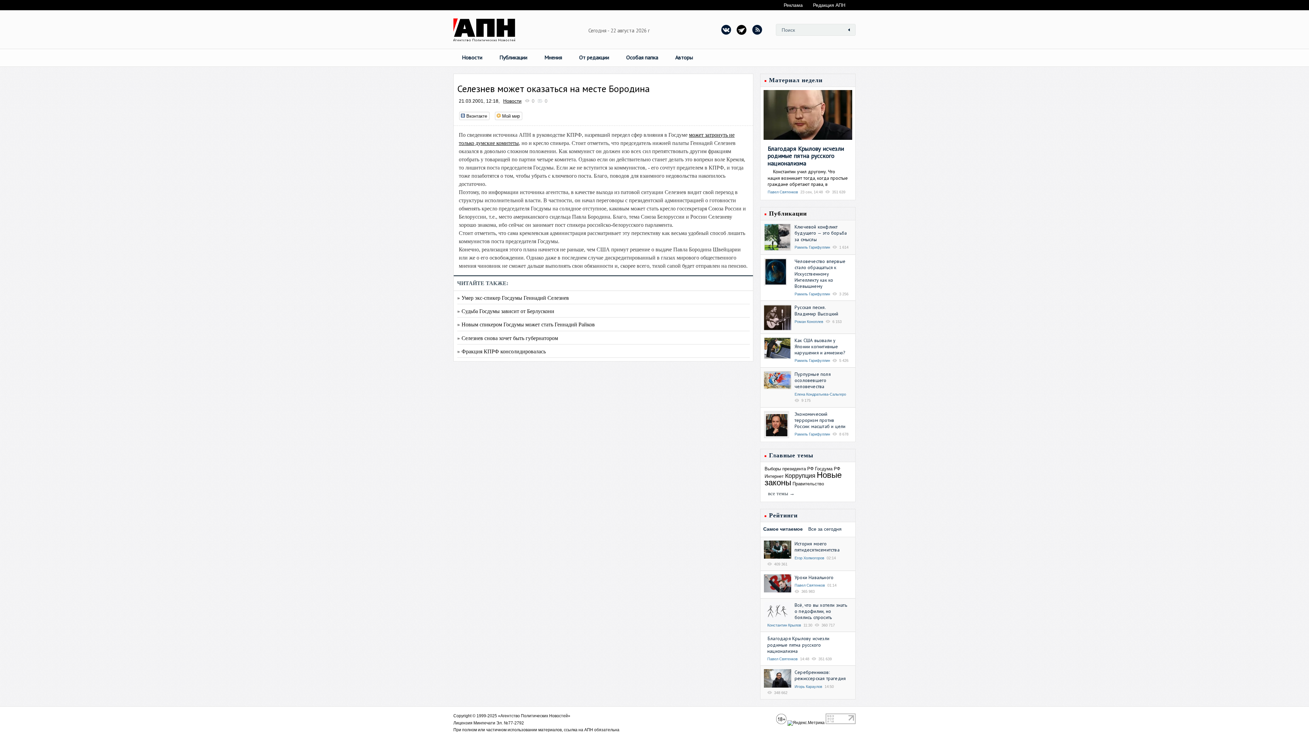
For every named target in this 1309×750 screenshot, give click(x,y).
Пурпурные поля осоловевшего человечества (813, 380)
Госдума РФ (827, 468)
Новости (472, 57)
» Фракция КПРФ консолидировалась (501, 351)
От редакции (594, 57)
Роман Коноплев (809, 322)
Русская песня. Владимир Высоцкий (816, 310)
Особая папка (642, 57)
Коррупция (800, 475)
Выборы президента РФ (789, 468)
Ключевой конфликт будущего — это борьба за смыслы (821, 233)
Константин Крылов (784, 625)
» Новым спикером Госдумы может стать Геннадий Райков (526, 324)
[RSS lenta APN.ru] (757, 30)
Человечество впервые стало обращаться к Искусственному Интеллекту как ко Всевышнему (820, 273)
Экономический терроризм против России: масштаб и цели (820, 420)
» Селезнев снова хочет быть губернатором (507, 337)
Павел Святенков (783, 192)
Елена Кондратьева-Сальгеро (820, 394)
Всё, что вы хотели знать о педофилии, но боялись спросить (821, 611)
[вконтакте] (726, 30)
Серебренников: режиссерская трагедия (820, 675)
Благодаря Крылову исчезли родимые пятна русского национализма (806, 156)
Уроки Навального (814, 577)
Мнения (553, 57)
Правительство (808, 483)
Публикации (513, 57)
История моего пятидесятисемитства (817, 547)
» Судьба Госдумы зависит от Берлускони (505, 310)
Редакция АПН (829, 5)
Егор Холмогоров (809, 558)
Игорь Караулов (808, 687)
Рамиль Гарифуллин (812, 247)
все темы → (781, 493)
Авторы (684, 57)
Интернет (774, 476)
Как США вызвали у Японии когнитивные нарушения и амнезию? (820, 346)
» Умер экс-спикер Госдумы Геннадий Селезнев (513, 297)
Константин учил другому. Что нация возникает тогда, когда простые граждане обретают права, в (808, 177)
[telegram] (742, 30)
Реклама (793, 5)
